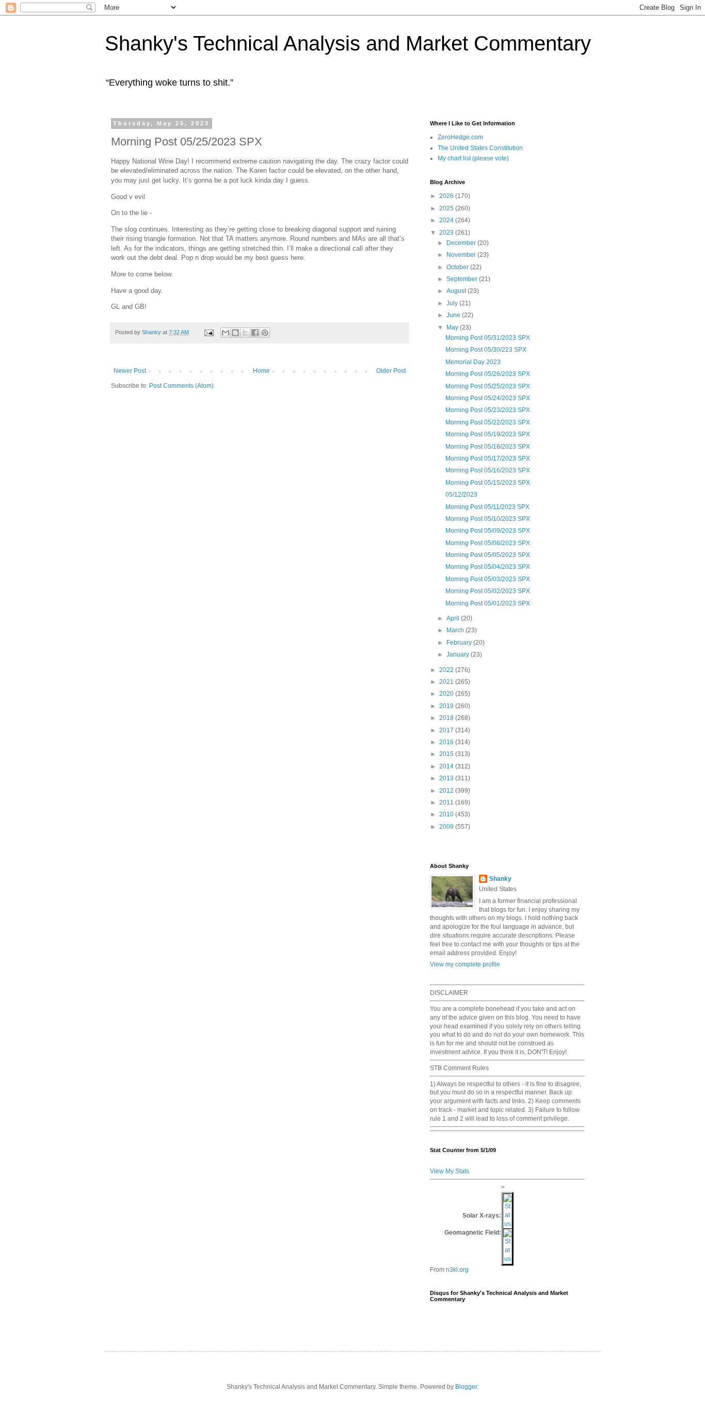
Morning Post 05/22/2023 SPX (487, 422)
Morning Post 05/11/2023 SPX (487, 507)
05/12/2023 (461, 494)
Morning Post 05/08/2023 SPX (487, 543)
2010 (447, 814)
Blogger (466, 1386)
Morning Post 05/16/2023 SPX (487, 470)
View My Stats (449, 1171)
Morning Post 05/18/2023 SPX (487, 446)
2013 (447, 778)
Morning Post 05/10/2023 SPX (487, 518)
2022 (447, 670)
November (461, 254)
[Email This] (225, 332)
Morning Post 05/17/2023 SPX (487, 458)
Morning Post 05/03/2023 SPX (487, 579)
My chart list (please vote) (473, 158)
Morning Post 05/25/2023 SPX (487, 386)
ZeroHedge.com (460, 137)
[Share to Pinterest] (265, 332)
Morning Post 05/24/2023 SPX (487, 398)
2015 (447, 754)
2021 (447, 681)
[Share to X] (245, 332)
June (454, 315)
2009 (447, 826)
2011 (447, 802)
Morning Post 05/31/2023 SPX (487, 337)
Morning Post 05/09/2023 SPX (487, 530)
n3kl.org (457, 1269)
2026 (447, 196)
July (452, 303)
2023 (447, 232)
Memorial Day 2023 (473, 362)
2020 (447, 693)
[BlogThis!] (235, 332)
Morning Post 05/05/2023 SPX (487, 555)
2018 (447, 717)
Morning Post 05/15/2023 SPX (487, 482)
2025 (447, 208)
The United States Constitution (480, 148)
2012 (447, 790)
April (453, 618)
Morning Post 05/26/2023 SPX (487, 374)
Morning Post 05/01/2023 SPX (487, 603)
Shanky (500, 878)
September (462, 279)
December (461, 243)
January (458, 654)
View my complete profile (465, 964)
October (458, 267)
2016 (447, 742)
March (456, 630)
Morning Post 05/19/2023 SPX (487, 434)
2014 (447, 766)
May (453, 327)
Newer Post (130, 370)
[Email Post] (208, 332)
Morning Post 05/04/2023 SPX (487, 566)
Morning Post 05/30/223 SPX (485, 349)
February (459, 642)
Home (261, 370)
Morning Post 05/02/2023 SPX (487, 591)
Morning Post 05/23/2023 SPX (487, 410)
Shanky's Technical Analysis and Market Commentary (348, 43)
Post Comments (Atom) (181, 385)
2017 (447, 730)
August (457, 290)
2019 (447, 706)
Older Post (391, 370)
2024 (447, 220)
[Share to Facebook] (255, 332)
